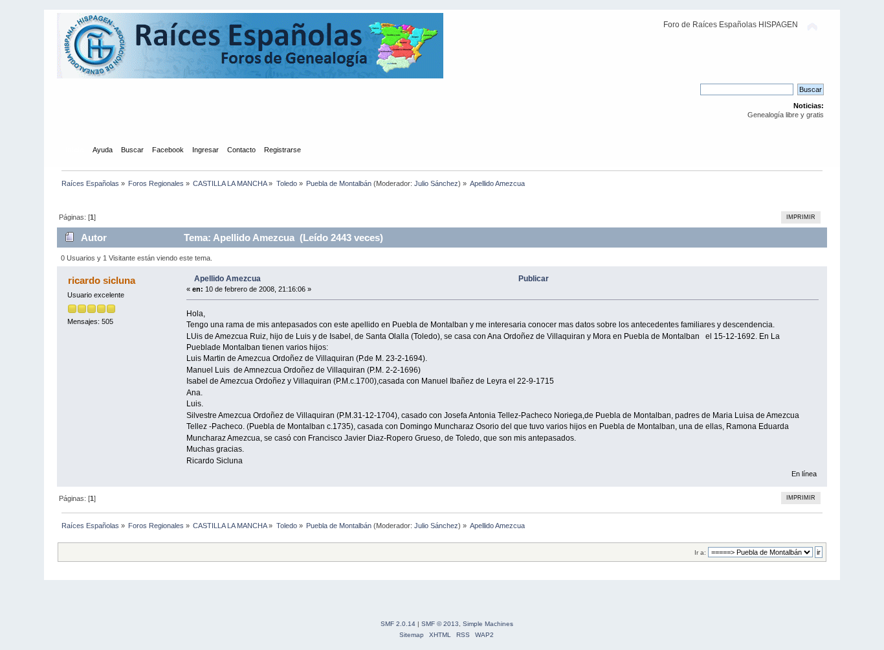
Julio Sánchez (436, 183)
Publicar (533, 278)
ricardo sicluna (101, 280)
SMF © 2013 (440, 623)
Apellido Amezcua (227, 278)
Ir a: (700, 552)
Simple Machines (488, 623)
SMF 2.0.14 (398, 623)
